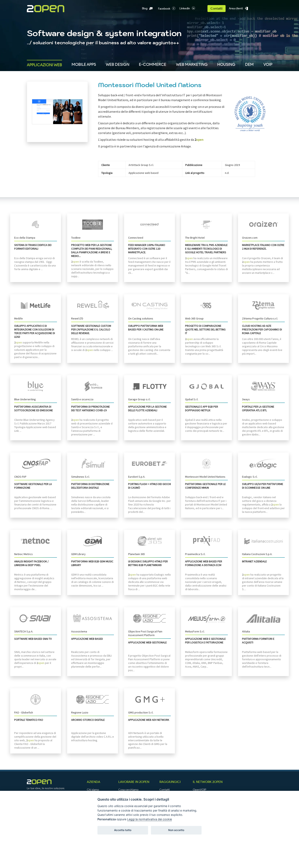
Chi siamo (93, 789)
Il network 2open (208, 782)
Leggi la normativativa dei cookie (149, 819)
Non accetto (176, 830)
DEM (249, 64)
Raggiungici (170, 782)
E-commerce (152, 64)
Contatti (217, 8)
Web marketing (192, 64)
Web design (117, 64)
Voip (267, 64)
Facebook (164, 8)
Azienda (93, 782)
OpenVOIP (199, 789)
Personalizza (106, 819)
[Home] (51, 8)
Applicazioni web (44, 64)
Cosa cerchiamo (128, 789)
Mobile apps (84, 64)
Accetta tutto (122, 830)
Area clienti (236, 8)
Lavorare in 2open (133, 782)
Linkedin (184, 8)
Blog (144, 8)
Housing (226, 64)
